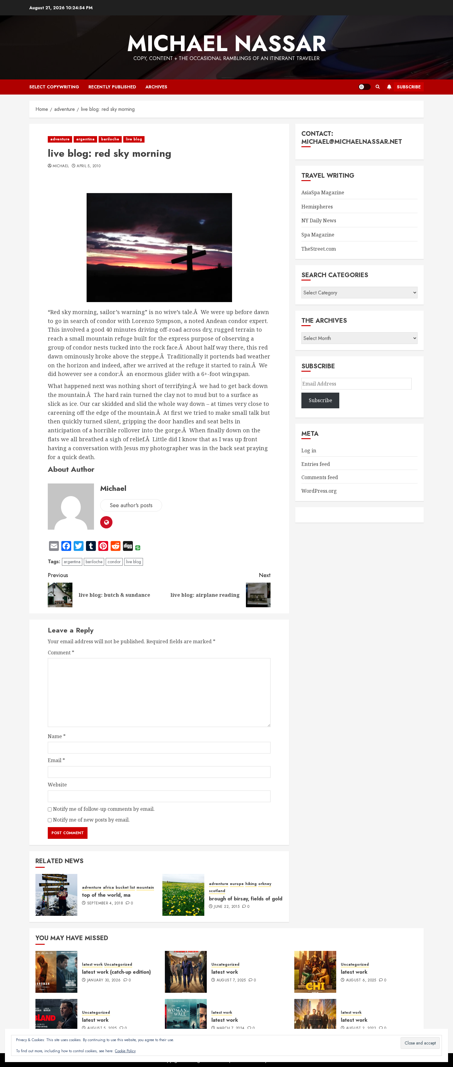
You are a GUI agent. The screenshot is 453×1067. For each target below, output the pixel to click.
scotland (217, 891)
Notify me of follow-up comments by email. (104, 809)
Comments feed (319, 477)
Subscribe (409, 87)
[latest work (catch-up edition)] (56, 972)
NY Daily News (318, 220)
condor (114, 562)
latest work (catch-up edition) (116, 972)
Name (57, 736)
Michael (61, 166)
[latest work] (186, 972)
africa (108, 887)
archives (156, 87)
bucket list (125, 887)
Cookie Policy (125, 1051)
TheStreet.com (318, 248)
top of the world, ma (106, 895)
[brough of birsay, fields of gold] (183, 895)
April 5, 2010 (88, 166)
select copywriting (54, 87)
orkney (264, 884)
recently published (112, 87)
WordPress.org (319, 490)
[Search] (378, 87)
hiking (251, 884)
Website (57, 784)
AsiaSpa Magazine (322, 192)
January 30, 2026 (104, 980)
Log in (308, 450)
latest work (92, 964)
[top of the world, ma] (56, 895)
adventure (60, 139)
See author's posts (131, 505)
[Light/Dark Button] (364, 87)
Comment (61, 652)
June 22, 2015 (226, 906)
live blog (134, 139)
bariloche (110, 139)
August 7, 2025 (231, 980)
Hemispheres (317, 206)
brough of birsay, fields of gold (245, 898)
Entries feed (315, 464)
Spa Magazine (317, 234)
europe (237, 884)
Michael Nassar (226, 43)
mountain (145, 887)
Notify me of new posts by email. (91, 819)
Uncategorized (118, 964)
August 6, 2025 (361, 980)
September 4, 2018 (105, 903)
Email (56, 760)
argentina (85, 139)
